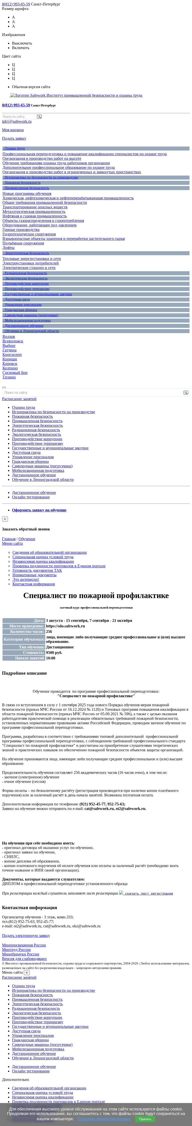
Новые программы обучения (26, 193)
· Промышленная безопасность (25, 188)
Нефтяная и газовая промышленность (34, 216)
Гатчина (9, 350)
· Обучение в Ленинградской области (30, 331)
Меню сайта (12, 543)
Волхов (8, 336)
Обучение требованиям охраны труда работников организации (56, 163)
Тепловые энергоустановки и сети (31, 258)
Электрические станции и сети (29, 267)
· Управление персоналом (22, 305)
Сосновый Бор (15, 372)
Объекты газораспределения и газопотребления (43, 220)
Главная (9, 539)
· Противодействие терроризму (26, 289)
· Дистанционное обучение (23, 326)
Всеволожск (12, 341)
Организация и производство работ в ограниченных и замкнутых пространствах (71, 172)
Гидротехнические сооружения (29, 234)
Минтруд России (16, 949)
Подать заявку (14, 138)
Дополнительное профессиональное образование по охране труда (58, 167)
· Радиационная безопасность (24, 273)
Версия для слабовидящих (24, 958)
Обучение (26, 539)
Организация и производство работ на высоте (41, 158)
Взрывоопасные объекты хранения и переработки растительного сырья (63, 238)
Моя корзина (13, 130)
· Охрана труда (13, 148)
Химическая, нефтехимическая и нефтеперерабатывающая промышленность (68, 198)
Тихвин (9, 377)
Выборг (9, 345)
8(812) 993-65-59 (16, 4)
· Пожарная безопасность (21, 183)
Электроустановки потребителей (30, 263)
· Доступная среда (16, 299)
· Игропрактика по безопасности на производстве (40, 177)
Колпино (10, 368)
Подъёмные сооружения (23, 243)
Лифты (8, 247)
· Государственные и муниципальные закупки (37, 294)
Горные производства (21, 229)
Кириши (9, 359)
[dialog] (96, 523)
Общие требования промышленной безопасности (44, 202)
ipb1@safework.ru (17, 121)
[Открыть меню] (4, 387)
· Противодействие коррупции (25, 284)
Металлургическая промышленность (33, 211)
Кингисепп (12, 354)
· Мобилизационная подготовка (26, 320)
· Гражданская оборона (19, 310)
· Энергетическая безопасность (25, 253)
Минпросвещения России (24, 945)
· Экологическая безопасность (25, 278)
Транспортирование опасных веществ (35, 207)
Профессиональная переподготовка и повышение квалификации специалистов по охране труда (84, 154)
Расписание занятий (19, 399)
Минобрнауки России (20, 954)
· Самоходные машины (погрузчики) (30, 315)
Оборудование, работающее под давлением (39, 225)
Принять (145, 1119)
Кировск (9, 363)
